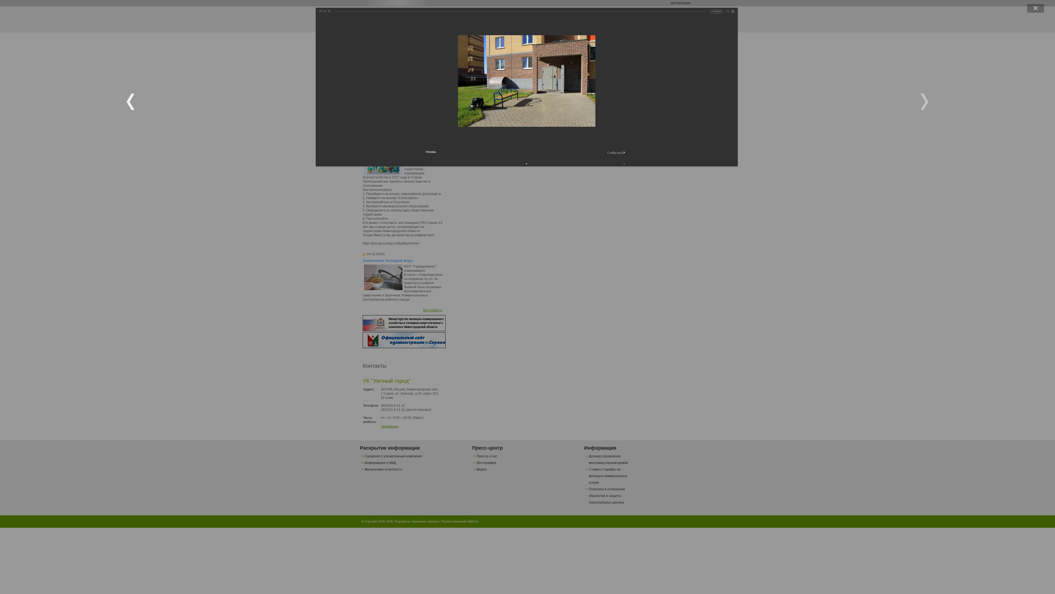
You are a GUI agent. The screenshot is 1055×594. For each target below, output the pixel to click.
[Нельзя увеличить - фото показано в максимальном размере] (727, 11)
